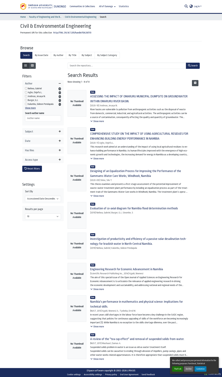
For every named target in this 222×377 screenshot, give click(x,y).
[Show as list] (25, 66)
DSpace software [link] (95, 370)
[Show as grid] (32, 66)
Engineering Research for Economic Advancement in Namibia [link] (126, 269)
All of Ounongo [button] (106, 6)
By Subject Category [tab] (107, 55)
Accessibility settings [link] (93, 374)
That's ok (177, 369)
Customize (200, 369)
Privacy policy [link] (111, 374)
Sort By (29, 191)
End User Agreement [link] (129, 374)
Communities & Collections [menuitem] (82, 6)
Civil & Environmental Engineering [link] (81, 17)
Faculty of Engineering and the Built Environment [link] (45, 17)
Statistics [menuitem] (124, 6)
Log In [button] (197, 6)
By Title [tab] (72, 55)
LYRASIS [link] (131, 370)
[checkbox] (26, 88)
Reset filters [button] (33, 168)
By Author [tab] (58, 55)
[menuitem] (107, 6)
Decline (189, 369)
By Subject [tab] (87, 55)
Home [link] (23, 17)
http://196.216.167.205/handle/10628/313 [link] (72, 32)
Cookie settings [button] (74, 374)
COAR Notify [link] (214, 374)
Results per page (34, 209)
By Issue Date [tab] (41, 55)
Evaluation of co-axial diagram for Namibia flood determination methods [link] (134, 208)
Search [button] (194, 65)
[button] (43, 6)
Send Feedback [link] (148, 374)
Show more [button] (30, 108)
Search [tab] (26, 55)
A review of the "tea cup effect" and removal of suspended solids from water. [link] (137, 339)
